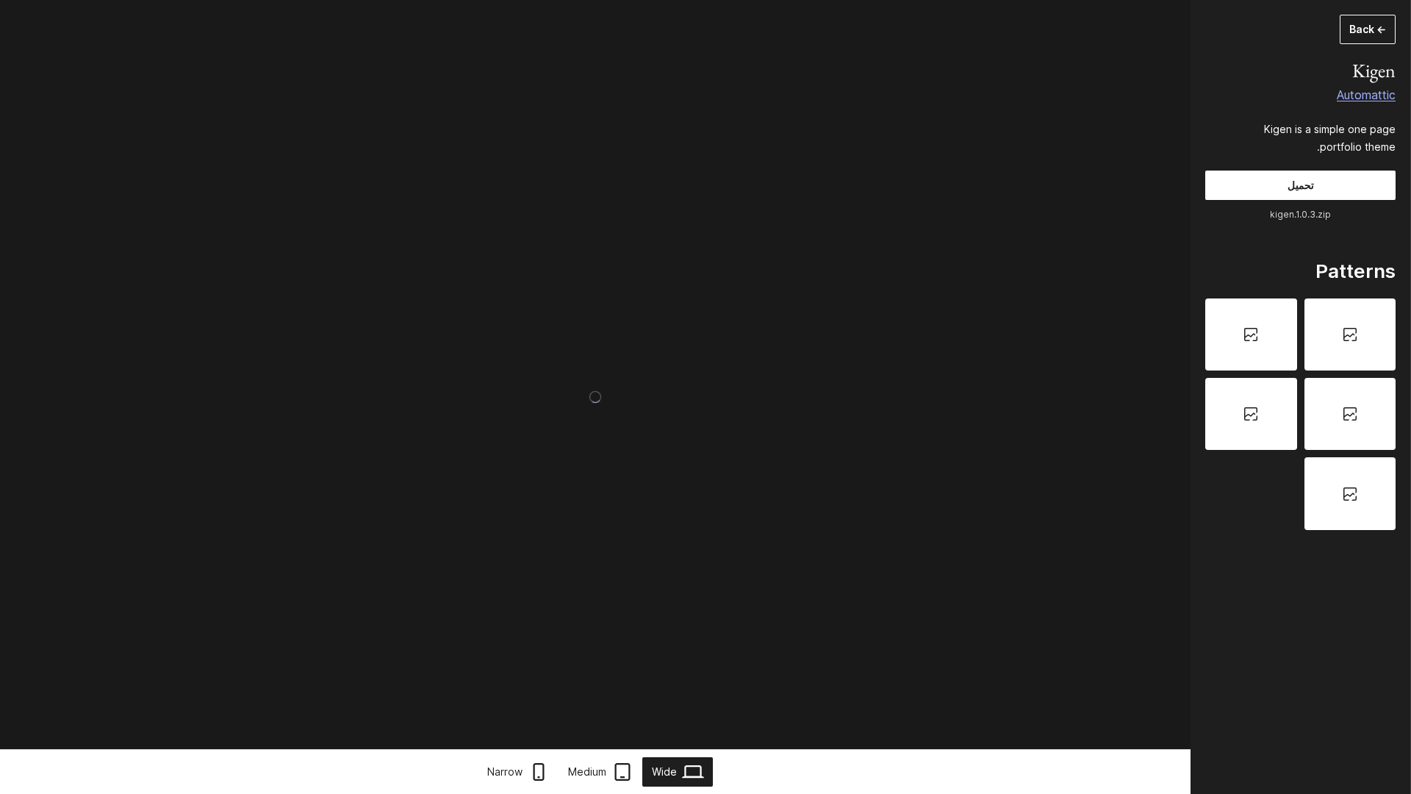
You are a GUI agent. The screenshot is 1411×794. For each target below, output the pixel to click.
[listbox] (1300, 414)
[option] (1350, 334)
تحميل (1301, 185)
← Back (1367, 29)
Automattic (1366, 94)
